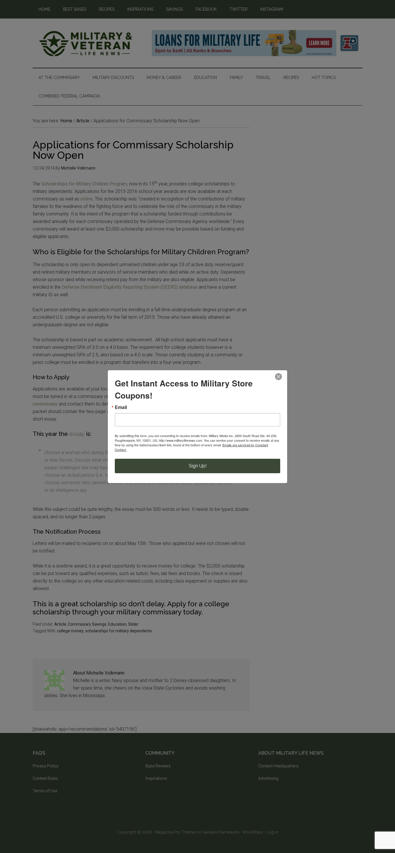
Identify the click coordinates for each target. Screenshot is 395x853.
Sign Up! (197, 466)
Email (121, 407)
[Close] (278, 376)
